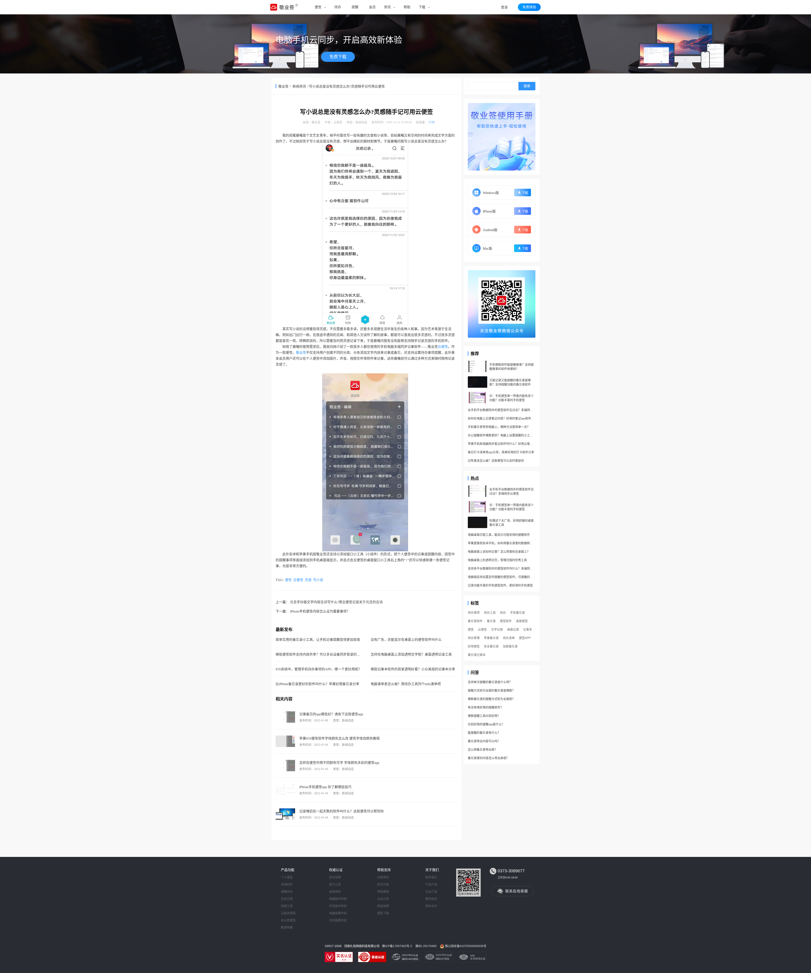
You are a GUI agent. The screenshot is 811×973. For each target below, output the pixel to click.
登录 (504, 7)
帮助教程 (383, 891)
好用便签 (474, 646)
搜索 (527, 86)
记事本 (527, 629)
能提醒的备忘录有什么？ (484, 732)
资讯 (387, 7)
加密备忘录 (510, 646)
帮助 (407, 7)
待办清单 (509, 638)
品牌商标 (335, 891)
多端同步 (287, 884)
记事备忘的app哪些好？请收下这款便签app (331, 714)
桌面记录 (513, 629)
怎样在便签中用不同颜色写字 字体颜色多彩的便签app (339, 762)
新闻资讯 (299, 86)
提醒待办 (287, 891)
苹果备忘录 (491, 638)
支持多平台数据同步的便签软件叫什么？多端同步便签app (501, 568)
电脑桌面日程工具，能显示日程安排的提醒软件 (499, 534)
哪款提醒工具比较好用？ (484, 715)
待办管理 (474, 638)
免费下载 (337, 56)
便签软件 (506, 621)
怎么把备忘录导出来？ (482, 749)
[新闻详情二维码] (501, 304)
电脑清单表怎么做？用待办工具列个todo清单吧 (406, 684)
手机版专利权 (338, 906)
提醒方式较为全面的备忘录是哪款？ (491, 690)
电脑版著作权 (338, 913)
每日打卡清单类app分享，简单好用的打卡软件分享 (501, 452)
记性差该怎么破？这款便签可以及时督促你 (496, 460)
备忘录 (491, 621)
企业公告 (383, 898)
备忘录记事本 (477, 654)
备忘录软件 (475, 621)
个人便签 (287, 877)
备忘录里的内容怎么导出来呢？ (488, 758)
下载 (422, 7)
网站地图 (383, 906)
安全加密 (335, 877)
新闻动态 (361, 122)
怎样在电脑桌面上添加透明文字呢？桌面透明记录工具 (411, 654)
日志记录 (287, 898)
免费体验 (529, 7)
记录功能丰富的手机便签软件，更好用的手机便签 (500, 585)
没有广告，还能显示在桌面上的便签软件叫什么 (406, 639)
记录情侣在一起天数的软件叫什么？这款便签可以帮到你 (341, 811)
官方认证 (335, 884)
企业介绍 (431, 891)
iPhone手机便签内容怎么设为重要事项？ (320, 611)
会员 (372, 7)
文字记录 (497, 629)
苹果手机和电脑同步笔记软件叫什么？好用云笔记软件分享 (501, 443)
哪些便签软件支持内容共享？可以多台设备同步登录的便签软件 (323, 654)
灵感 (308, 580)
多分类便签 (288, 920)
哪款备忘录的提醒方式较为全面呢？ (491, 699)
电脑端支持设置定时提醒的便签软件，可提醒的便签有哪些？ (501, 577)
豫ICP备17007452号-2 (397, 946)
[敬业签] (501, 137)
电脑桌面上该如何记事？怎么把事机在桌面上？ (499, 551)
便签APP (525, 638)
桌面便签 (522, 621)
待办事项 (474, 612)
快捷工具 (287, 906)
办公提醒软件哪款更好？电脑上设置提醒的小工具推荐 (501, 435)
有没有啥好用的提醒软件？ (485, 707)
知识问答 (383, 884)
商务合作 (431, 906)
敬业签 (283, 86)
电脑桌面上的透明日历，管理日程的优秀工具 (497, 560)
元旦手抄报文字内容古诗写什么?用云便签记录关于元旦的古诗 (336, 602)
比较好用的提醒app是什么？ (486, 724)
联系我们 (431, 877)
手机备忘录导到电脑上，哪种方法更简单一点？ (499, 426)
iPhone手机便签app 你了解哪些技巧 (325, 787)
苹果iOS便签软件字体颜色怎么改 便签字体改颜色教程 (339, 738)
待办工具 (490, 612)
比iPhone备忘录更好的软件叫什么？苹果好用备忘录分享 (317, 684)
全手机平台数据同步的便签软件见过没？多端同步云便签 (501, 410)
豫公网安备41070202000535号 (465, 946)
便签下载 (383, 913)
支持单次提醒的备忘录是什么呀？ (490, 682)
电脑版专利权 (338, 898)
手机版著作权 (338, 920)
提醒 (355, 7)
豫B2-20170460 (426, 946)
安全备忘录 (491, 646)
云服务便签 (288, 913)
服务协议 (431, 898)
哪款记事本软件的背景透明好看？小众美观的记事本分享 (413, 669)
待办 (337, 7)
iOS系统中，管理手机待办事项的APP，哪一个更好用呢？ (319, 669)
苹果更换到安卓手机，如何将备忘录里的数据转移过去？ (501, 543)
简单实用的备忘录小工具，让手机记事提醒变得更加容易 (318, 639)
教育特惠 (287, 927)
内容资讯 (383, 877)
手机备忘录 (517, 612)
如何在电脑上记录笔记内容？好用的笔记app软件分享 (501, 418)
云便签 (337, 122)
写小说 (318, 580)
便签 (318, 7)
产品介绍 (431, 884)
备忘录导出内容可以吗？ (484, 741)
